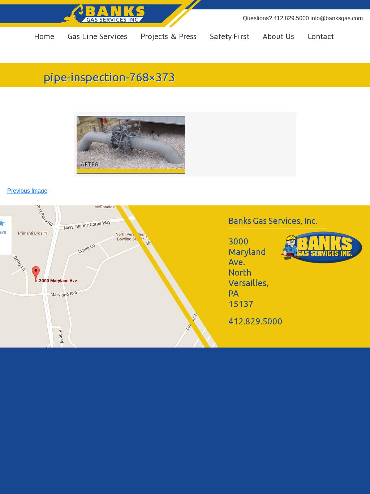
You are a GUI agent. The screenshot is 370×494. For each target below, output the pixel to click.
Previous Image (27, 191)
